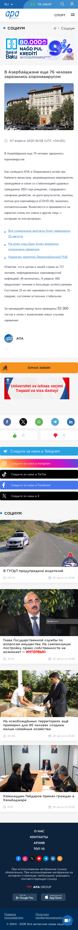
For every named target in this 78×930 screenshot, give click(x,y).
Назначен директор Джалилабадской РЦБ (38, 257)
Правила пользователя (13, 916)
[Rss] (59, 859)
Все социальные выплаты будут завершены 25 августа (39, 233)
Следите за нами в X (25, 496)
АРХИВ (39, 843)
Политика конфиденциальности (51, 916)
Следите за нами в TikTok (28, 474)
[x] (32, 859)
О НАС (39, 831)
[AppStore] (53, 898)
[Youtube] (39, 859)
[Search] (62, 4)
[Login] (72, 4)
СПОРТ (59, 15)
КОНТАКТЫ (39, 837)
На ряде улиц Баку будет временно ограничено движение (33, 246)
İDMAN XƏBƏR (39, 368)
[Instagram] (25, 859)
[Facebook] (18, 859)
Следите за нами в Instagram (30, 463)
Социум (68, 28)
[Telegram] (46, 859)
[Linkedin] (52, 859)
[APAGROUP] (39, 887)
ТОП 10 (39, 848)
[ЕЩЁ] (72, 15)
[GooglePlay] (25, 898)
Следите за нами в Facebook (30, 485)
